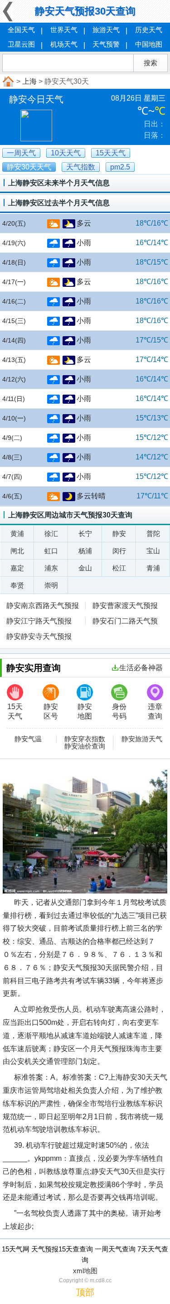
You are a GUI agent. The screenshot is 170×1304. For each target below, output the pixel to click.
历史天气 (148, 30)
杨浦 (85, 551)
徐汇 (51, 533)
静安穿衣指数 (84, 739)
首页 (7, 81)
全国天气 (21, 30)
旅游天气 (106, 30)
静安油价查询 (84, 746)
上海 (29, 81)
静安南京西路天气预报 (42, 605)
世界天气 (64, 30)
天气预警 (106, 44)
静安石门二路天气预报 (121, 622)
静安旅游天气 (141, 739)
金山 (85, 568)
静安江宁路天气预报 (39, 621)
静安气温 (28, 739)
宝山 (153, 551)
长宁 (85, 533)
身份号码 (119, 711)
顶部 (85, 1292)
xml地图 (85, 1271)
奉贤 (17, 585)
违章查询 (155, 711)
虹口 (51, 551)
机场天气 (64, 44)
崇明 (51, 585)
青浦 (153, 568)
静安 (119, 533)
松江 (119, 568)
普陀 (153, 533)
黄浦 (17, 533)
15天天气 (15, 711)
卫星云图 (21, 44)
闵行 (119, 551)
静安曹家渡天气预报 (125, 605)
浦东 (51, 568)
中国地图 (148, 44)
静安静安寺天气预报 (39, 636)
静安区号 (51, 711)
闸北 (17, 551)
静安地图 (85, 711)
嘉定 (17, 568)
